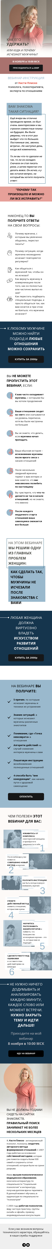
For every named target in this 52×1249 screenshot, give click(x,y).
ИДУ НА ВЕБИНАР (26, 1053)
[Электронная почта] (28, 1245)
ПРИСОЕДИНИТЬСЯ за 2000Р (26, 68)
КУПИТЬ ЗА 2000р (26, 359)
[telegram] (24, 1245)
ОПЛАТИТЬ (26, 796)
